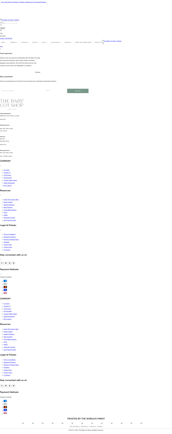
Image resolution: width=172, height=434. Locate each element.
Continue (37, 72)
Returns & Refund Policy (11, 240)
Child (28, 93)
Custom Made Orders (10, 180)
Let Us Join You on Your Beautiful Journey (10, 87)
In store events (30, 96)
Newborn (29, 90)
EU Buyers (7, 250)
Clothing (24, 42)
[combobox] (8, 23)
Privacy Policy (8, 247)
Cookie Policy (8, 245)
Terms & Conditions (10, 234)
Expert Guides (8, 202)
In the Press (7, 175)
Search (2, 28)
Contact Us (98, 42)
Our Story (7, 170)
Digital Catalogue (9, 205)
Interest (25, 87)
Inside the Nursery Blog (83, 42)
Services (67, 42)
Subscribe (78, 91)
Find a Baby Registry (10, 210)
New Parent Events (10, 220)
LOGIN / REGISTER (6, 38)
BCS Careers (8, 186)
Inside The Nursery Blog (11, 200)
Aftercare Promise (9, 218)
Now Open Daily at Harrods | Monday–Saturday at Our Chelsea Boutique (23, 2)
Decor (35, 42)
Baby (3, 42)
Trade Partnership (9, 183)
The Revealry (8, 178)
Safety (6, 215)
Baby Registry (8, 207)
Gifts (44, 42)
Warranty (6, 242)
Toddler (13, 42)
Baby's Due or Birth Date (51, 87)
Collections (55, 42)
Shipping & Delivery (10, 237)
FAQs (5, 213)
